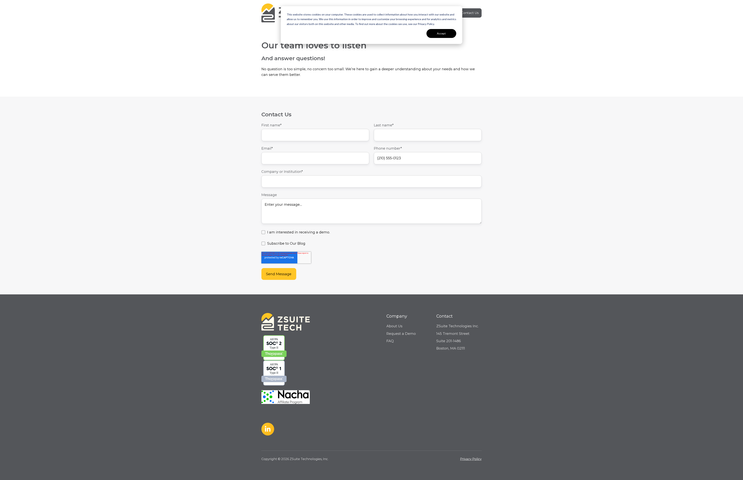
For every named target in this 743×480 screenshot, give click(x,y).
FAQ (390, 341)
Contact (444, 316)
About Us (394, 326)
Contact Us (469, 13)
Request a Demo (401, 334)
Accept (441, 33)
